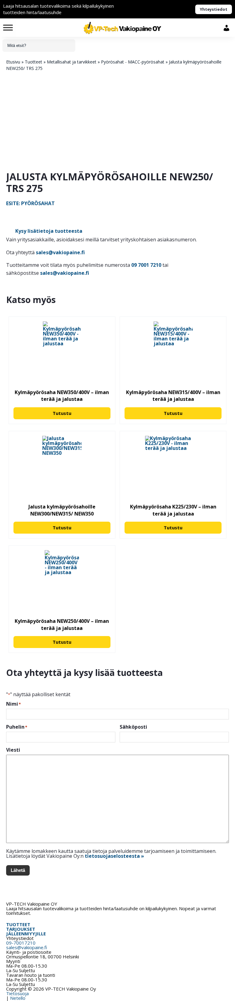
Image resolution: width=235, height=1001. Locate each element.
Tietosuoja (17, 993)
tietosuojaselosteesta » (114, 856)
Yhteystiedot (213, 9)
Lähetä (18, 870)
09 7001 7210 (146, 265)
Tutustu (62, 413)
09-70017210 (20, 943)
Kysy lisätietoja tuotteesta (48, 231)
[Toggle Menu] (8, 27)
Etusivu (13, 62)
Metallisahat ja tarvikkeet (71, 62)
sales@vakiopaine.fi (60, 252)
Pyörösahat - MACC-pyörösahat (132, 62)
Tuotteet (33, 62)
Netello (17, 998)
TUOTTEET (18, 924)
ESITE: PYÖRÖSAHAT (30, 203)
